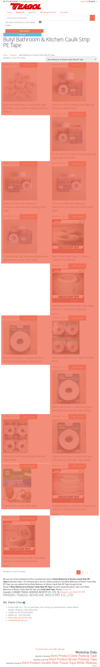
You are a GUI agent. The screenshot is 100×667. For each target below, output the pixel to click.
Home (9, 12)
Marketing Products (48, 12)
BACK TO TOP (79, 592)
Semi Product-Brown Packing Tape (73, 659)
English (92, 1)
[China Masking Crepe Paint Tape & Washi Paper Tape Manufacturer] (25, 6)
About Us (32, 12)
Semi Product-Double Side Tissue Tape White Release (59, 662)
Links (51, 649)
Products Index (42, 649)
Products (13, 55)
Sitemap (61, 649)
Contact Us (66, 589)
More (95, 665)
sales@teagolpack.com (29, 1)
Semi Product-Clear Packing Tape (74, 655)
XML (55, 649)
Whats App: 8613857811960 (20, 617)
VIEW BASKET (24, 31)
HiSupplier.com (66, 592)
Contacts (64, 12)
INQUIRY (22, 34)
